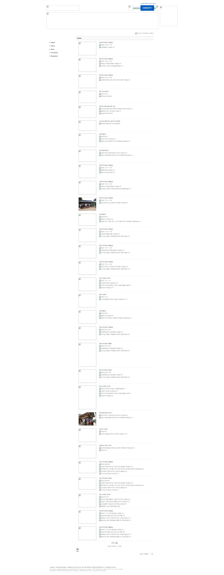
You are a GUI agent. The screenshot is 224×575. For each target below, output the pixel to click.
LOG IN (150, 3)
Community (145, 33)
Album (53, 42)
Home (139, 33)
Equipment (54, 56)
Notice (53, 46)
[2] (114, 542)
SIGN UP (154, 3)
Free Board (54, 52)
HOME (142, 3)
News (52, 49)
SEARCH (146, 3)
